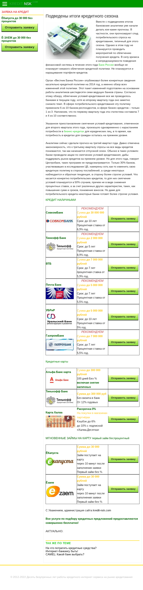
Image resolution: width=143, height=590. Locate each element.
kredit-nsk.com (102, 510)
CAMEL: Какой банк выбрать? (65, 554)
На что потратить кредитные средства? (71, 548)
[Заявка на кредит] (4, 4)
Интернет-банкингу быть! (62, 551)
